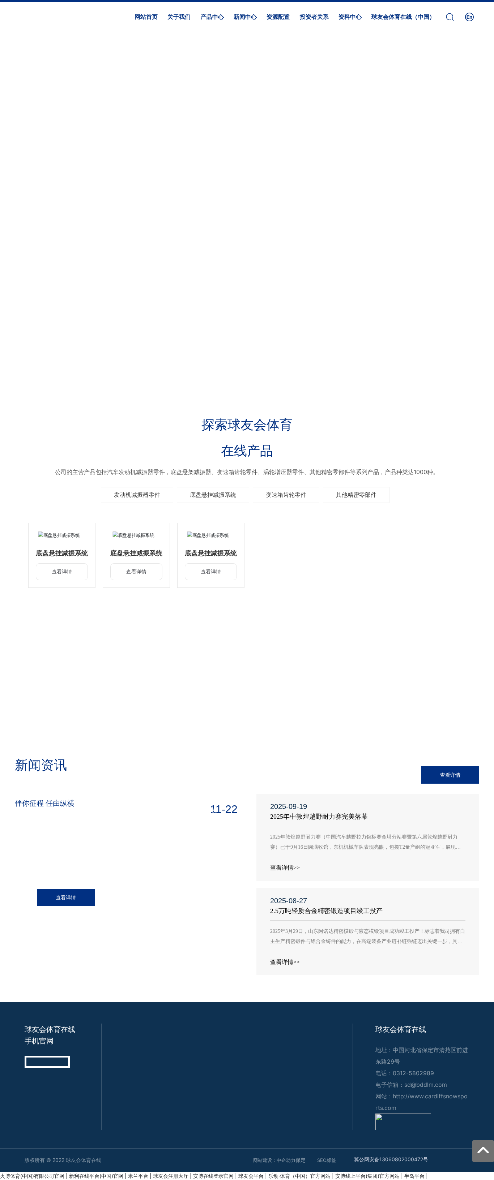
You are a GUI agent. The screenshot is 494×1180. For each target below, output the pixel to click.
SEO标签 (326, 1160)
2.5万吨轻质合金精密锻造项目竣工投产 (326, 910)
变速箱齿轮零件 (286, 494)
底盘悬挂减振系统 (213, 494)
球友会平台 (251, 1176)
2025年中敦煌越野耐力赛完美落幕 (319, 816)
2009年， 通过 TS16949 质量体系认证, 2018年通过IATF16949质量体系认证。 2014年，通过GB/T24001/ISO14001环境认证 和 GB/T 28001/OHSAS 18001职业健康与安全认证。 (370, 709)
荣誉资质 (370, 683)
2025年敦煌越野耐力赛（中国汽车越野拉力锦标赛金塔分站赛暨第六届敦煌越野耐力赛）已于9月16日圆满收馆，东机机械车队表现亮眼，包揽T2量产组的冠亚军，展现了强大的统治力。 (365, 847)
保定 (300, 1160)
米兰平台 (138, 1176)
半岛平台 (414, 1176)
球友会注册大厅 (170, 1176)
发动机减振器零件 (137, 494)
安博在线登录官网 (213, 1176)
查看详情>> (285, 868)
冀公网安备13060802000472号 (391, 1159)
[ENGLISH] (469, 16)
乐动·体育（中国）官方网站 (299, 1176)
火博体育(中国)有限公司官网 (32, 1176)
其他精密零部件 (356, 494)
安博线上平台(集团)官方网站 (367, 1176)
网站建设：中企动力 (274, 1160)
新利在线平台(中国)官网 (96, 1176)
